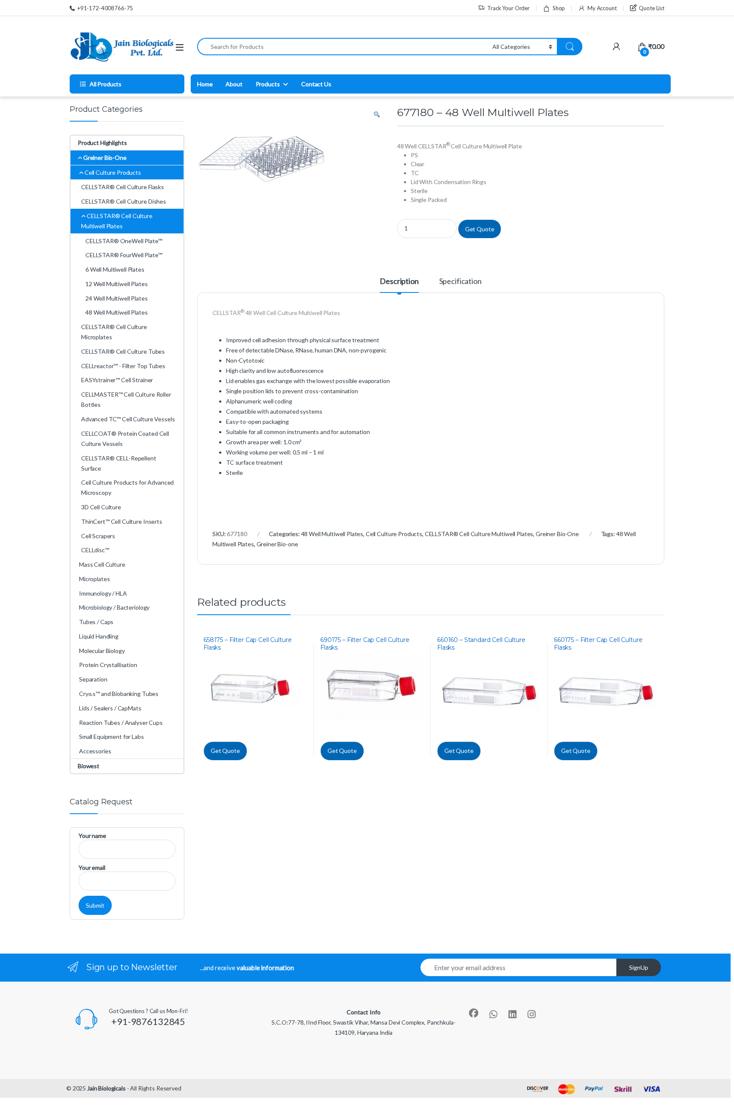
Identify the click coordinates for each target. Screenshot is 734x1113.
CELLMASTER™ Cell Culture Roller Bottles (126, 399)
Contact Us (316, 84)
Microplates (94, 578)
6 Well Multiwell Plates (114, 269)
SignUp (638, 967)
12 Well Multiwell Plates (116, 283)
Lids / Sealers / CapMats (110, 708)
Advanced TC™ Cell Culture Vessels (128, 419)
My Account (601, 8)
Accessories (95, 751)
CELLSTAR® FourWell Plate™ (123, 254)
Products (268, 84)
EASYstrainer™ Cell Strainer (117, 379)
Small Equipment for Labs (111, 736)
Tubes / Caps (96, 621)
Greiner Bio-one (277, 544)
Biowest (88, 765)
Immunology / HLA (103, 593)
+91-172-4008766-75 (105, 8)
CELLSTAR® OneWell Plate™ (123, 240)
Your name (92, 835)
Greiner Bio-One (557, 533)
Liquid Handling (99, 636)
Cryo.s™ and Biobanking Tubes (118, 693)
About (234, 84)
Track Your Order (508, 8)
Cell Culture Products (394, 533)
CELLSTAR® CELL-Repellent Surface (118, 463)
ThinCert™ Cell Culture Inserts (121, 521)
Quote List (651, 8)
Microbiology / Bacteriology (114, 607)
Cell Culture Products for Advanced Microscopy (127, 487)
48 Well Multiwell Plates (332, 533)
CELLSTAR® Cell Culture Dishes (123, 201)
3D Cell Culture (101, 507)
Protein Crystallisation (108, 664)
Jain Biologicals (106, 1088)
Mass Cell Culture (102, 564)
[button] (376, 115)
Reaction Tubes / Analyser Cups (121, 722)
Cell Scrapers (98, 535)
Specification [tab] (460, 281)
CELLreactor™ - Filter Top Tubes (123, 365)
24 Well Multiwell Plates (116, 298)
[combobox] (342, 46)
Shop (559, 8)
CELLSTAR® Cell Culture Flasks (122, 186)
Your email (92, 867)
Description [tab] (399, 281)
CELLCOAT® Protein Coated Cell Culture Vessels (125, 438)
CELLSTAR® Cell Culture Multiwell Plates (479, 533)
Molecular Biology (102, 650)
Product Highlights (102, 142)
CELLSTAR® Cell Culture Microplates (114, 332)
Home (204, 84)
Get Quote (479, 229)
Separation (93, 679)
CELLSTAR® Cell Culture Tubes (123, 351)
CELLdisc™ (95, 550)
